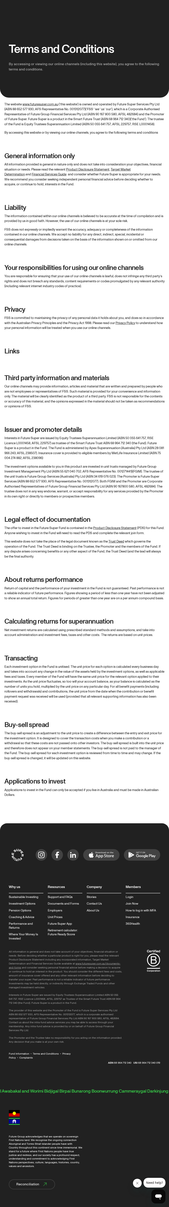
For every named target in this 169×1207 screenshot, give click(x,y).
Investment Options (22, 904)
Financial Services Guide (49, 174)
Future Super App (60, 924)
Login (129, 897)
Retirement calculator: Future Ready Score (63, 932)
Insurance (133, 917)
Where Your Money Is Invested (23, 936)
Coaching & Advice (21, 917)
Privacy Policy (125, 323)
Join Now (132, 904)
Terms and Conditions (46, 1054)
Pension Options (20, 911)
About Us (93, 911)
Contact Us (94, 904)
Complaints (26, 1058)
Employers (55, 911)
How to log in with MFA (141, 911)
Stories (91, 897)
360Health (133, 924)
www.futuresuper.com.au (40, 104)
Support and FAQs (60, 897)
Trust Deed (116, 541)
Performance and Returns (21, 926)
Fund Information (19, 1054)
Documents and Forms (63, 904)
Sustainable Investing (23, 897)
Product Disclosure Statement (87, 169)
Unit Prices (55, 917)
